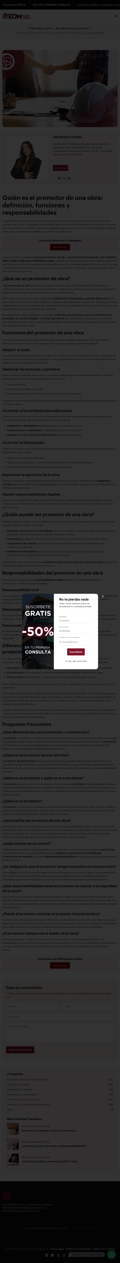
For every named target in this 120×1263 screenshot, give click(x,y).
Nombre (63, 617)
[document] (60, 631)
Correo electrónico (69, 637)
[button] (103, 596)
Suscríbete (76, 651)
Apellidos (64, 627)
